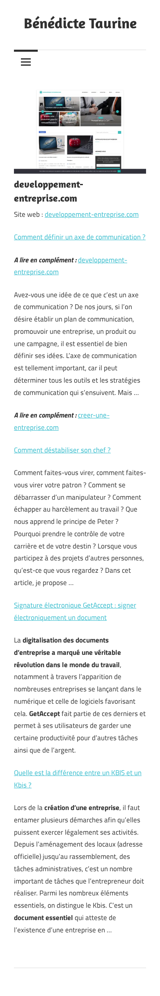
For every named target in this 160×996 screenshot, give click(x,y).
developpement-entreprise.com (92, 214)
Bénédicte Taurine (80, 23)
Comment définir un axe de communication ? (80, 237)
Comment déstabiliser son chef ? (62, 450)
